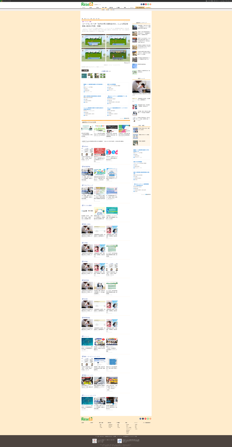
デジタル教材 (88, 205)
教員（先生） (87, 224)
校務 (108, 9)
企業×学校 (127, 430)
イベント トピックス (90, 395)
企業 (135, 427)
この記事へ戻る (105, 71)
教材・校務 (104, 7)
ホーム (84, 7)
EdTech (86, 146)
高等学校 (86, 280)
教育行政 (111, 7)
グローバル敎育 (128, 427)
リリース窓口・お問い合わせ (99, 436)
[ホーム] (82, 18)
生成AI (90, 7)
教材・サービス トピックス (92, 356)
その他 (113, 9)
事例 (125, 7)
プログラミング (88, 185)
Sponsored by (122, 118)
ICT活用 (127, 424)
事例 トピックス (88, 375)
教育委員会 (87, 317)
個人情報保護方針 (126, 436)
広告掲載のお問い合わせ (108, 436)
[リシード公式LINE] (148, 419)
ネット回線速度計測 (146, 422)
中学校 (86, 261)
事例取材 (127, 431)
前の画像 (85, 70)
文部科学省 (110, 424)
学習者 (136, 424)
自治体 (86, 299)
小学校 (86, 243)
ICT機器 (118, 7)
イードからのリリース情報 (133, 436)
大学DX (97, 7)
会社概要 (114, 436)
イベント (131, 7)
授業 (103, 9)
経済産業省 (87, 166)
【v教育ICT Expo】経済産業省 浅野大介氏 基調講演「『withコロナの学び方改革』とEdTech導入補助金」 (103, 142)
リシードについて (119, 436)
